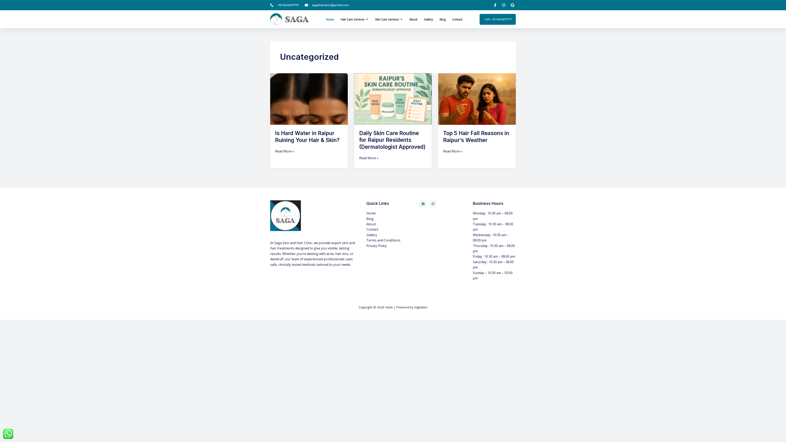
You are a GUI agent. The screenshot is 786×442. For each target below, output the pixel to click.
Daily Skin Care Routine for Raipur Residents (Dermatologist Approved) (392, 140)
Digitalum (420, 307)
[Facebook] (423, 203)
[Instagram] (432, 203)
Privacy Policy (376, 246)
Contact (372, 229)
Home (371, 213)
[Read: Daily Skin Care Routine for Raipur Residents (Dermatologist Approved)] (393, 98)
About (371, 224)
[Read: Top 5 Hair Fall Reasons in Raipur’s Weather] (477, 98)
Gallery (371, 235)
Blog (370, 218)
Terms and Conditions (383, 240)
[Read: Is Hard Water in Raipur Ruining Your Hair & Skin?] (309, 98)
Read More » (284, 151)
